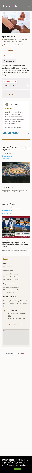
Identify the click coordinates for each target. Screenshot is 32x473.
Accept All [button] (17, 469)
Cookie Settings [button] (7, 469)
